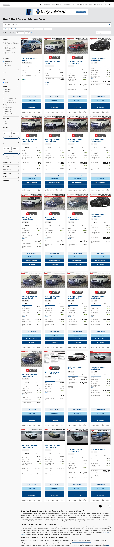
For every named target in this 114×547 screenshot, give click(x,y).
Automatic (48, 29)
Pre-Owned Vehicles (56, 4)
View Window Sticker (31, 104)
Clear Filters (34, 33)
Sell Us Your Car (98, 4)
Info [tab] (36, 66)
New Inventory (46, 4)
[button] (31, 62)
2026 (6, 29)
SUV (11, 29)
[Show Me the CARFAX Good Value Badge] (47, 83)
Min (4, 130)
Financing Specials (66, 4)
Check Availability (31, 96)
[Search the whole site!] (110, 4)
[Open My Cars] (105, 4)
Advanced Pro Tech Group (35, 29)
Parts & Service (75, 4)
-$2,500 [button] (85, 79)
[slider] (4, 138)
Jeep (26, 33)
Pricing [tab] (27, 66)
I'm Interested (31, 107)
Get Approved (31, 100)
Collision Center (84, 4)
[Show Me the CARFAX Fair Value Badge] (24, 80)
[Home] (6, 4)
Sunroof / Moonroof (20, 29)
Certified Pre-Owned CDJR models (81, 542)
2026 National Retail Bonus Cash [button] (72, 80)
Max (12, 130)
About (91, 4)
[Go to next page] (109, 506)
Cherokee (19, 33)
